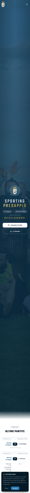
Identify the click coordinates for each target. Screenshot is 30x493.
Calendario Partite (16, 225)
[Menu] (27, 4)
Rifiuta (6, 488)
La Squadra (16, 231)
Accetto (15, 488)
